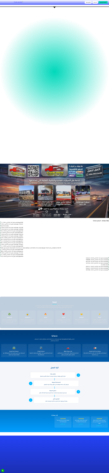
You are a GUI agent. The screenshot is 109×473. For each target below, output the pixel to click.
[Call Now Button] (2, 470)
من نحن (95, 2)
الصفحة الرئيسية (103, 2)
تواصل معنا (88, 2)
